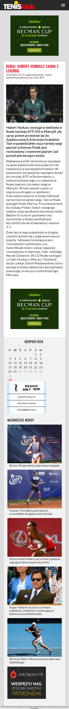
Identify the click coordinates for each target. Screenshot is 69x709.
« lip (9, 379)
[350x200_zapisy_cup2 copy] (34, 55)
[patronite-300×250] (26, 697)
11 (15, 363)
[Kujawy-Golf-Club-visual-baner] (26, 412)
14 (30, 363)
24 (10, 371)
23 (40, 367)
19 (20, 367)
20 (25, 367)
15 (35, 363)
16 (40, 363)
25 (15, 371)
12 (20, 363)
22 (35, 367)
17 (10, 367)
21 (30, 367)
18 (15, 367)
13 (25, 363)
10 (10, 363)
